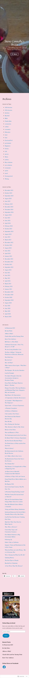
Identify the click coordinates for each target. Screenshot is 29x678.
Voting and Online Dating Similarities (15, 509)
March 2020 (8, 316)
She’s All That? (9, 362)
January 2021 (8, 289)
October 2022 (8, 245)
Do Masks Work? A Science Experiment (15, 438)
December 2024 (9, 207)
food (6, 135)
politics (7, 159)
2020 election (8, 107)
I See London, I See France (12, 414)
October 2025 (8, 193)
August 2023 (8, 234)
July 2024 (7, 218)
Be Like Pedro (8, 331)
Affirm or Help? (9, 333)
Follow (6, 635)
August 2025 (8, 198)
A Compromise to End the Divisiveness (15, 398)
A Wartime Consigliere (11, 408)
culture (7, 126)
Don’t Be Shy (8, 421)
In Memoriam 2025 (10, 328)
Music (6, 157)
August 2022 (8, 248)
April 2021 (8, 281)
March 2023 (8, 240)
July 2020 (7, 305)
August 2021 (8, 270)
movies (7, 154)
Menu (15, 54)
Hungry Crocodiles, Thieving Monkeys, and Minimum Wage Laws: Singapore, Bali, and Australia (15, 390)
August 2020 (8, 303)
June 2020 (7, 308)
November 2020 (9, 294)
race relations (8, 165)
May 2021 (7, 278)
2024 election (8, 110)
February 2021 (9, 286)
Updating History (9, 557)
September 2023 (9, 231)
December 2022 (9, 242)
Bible (6, 118)
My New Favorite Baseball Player (13, 440)
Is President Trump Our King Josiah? (14, 492)
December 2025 (9, 190)
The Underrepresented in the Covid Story (16, 435)
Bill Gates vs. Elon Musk (11, 342)
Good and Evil (8, 140)
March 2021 (8, 283)
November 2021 (9, 262)
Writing (7, 179)
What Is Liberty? (9, 448)
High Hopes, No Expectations (13, 395)
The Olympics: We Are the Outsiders (14, 370)
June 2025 (7, 201)
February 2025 (9, 204)
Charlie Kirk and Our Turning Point (14, 336)
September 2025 (9, 196)
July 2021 (7, 272)
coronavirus (8, 124)
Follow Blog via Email (8, 623)
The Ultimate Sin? (9, 464)
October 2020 (8, 297)
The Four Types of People (11, 560)
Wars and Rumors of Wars (12, 432)
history (7, 148)
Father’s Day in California (12, 542)
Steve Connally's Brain (14, 43)
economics (8, 129)
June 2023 (7, 237)
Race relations (8, 162)
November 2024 (9, 209)
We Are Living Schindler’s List (13, 349)
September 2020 (9, 300)
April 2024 (8, 223)
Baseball (7, 115)
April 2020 (8, 314)
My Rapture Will (9, 484)
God (6, 137)
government (8, 143)
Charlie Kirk (8, 121)
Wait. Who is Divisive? (11, 527)
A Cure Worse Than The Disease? (14, 566)
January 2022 (8, 256)
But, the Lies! (8, 360)
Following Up (8, 539)
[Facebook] (4, 667)
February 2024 (9, 226)
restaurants (8, 168)
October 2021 (8, 264)
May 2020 (7, 311)
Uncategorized (9, 176)
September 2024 (9, 212)
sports (6, 170)
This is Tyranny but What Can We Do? (15, 555)
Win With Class (9, 357)
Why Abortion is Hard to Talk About (14, 427)
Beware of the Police (10, 429)
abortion (7, 113)
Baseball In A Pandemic (11, 563)
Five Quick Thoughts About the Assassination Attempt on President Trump (13, 378)
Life (6, 151)
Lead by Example (9, 373)
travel (6, 173)
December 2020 (9, 292)
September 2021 (9, 267)
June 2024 (7, 220)
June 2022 (7, 251)
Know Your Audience (10, 339)
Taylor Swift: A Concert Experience (14, 405)
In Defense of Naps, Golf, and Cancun (15, 476)
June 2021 (7, 275)
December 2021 (9, 259)
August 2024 (8, 215)
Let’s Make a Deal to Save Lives (13, 456)
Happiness (7, 146)
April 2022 (8, 253)
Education (7, 132)
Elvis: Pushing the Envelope (12, 424)
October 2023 (8, 229)
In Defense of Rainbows (11, 411)
